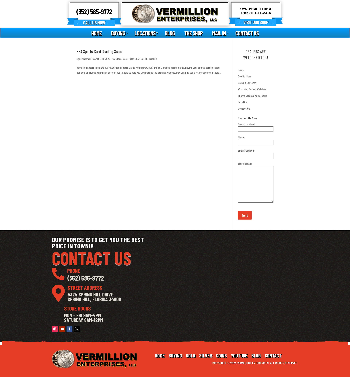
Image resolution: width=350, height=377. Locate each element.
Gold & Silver (244, 76)
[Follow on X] (77, 329)
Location (242, 102)
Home (96, 33)
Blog (170, 33)
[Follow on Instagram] (55, 329)
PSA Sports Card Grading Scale (99, 51)
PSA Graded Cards (120, 58)
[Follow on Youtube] (62, 329)
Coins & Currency (247, 82)
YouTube (239, 356)
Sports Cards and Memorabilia (143, 58)
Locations (145, 33)
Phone (73, 270)
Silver (205, 356)
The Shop (193, 33)
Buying (118, 33)
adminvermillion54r (88, 58)
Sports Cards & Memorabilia (252, 95)
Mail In (219, 33)
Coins (221, 356)
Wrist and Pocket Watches (252, 89)
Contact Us (247, 33)
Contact (273, 356)
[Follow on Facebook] (69, 329)
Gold (190, 356)
